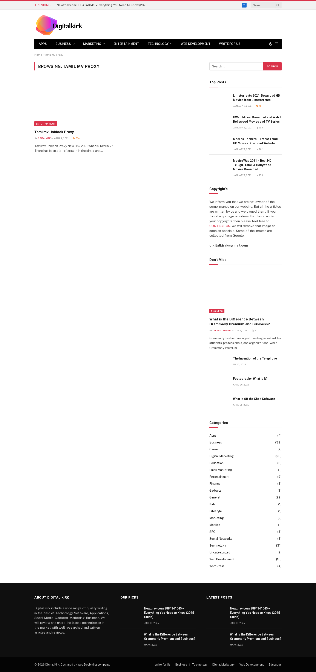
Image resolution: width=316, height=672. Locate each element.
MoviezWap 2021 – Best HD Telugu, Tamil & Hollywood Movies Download (252, 165)
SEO (212, 531)
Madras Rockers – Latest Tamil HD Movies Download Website (255, 141)
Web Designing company (93, 664)
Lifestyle (215, 511)
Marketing (92, 44)
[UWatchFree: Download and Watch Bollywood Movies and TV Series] (219, 122)
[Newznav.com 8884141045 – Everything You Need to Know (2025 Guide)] (130, 613)
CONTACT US (219, 226)
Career (214, 449)
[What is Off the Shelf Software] (219, 403)
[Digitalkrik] (60, 24)
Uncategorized (219, 552)
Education (216, 463)
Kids (212, 504)
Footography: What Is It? (250, 378)
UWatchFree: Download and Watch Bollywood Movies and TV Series (257, 119)
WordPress (216, 566)
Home (38, 54)
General (214, 497)
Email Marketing (220, 470)
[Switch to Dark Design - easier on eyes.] (270, 44)
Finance (215, 483)
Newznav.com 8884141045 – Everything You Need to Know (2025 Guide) (105, 5)
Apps (43, 44)
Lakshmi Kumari (222, 330)
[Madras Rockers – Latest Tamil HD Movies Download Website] (219, 143)
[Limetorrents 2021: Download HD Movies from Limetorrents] (219, 100)
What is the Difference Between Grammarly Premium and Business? (239, 321)
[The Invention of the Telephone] (219, 363)
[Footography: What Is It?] (219, 383)
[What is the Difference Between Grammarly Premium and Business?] (245, 291)
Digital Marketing (221, 456)
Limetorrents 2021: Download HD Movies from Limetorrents (256, 98)
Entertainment (126, 44)
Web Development (195, 44)
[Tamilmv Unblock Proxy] (73, 102)
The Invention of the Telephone (255, 358)
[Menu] (276, 44)
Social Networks (220, 538)
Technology (158, 44)
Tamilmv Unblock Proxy (54, 132)
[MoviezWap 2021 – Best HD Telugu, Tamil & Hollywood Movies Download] (219, 165)
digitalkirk (44, 138)
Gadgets (215, 490)
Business (63, 44)
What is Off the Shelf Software (254, 399)
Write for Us (230, 44)
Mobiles (214, 525)
